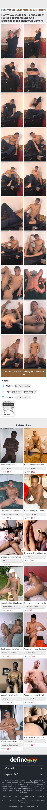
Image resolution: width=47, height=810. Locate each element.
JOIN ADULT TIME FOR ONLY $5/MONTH (29, 10)
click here (23, 792)
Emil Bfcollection (23, 397)
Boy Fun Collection (22, 386)
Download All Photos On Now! (23, 373)
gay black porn (30, 392)
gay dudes (16, 392)
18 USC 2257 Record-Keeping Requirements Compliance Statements (23, 801)
